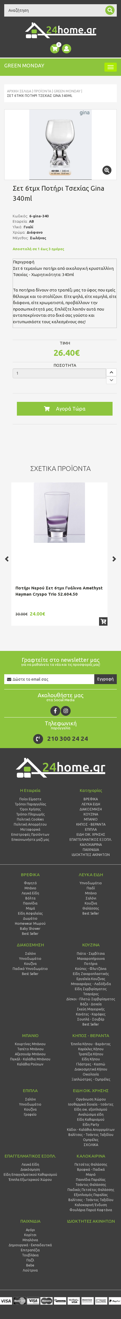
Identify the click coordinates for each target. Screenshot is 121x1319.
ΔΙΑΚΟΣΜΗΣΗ (30, 944)
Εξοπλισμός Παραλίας (91, 1195)
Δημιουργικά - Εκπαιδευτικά (30, 1245)
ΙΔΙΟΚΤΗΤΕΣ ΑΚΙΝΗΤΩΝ (91, 1221)
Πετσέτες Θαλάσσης (91, 1164)
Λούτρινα (30, 1270)
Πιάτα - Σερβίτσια (91, 953)
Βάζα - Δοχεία (91, 1004)
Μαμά (30, 908)
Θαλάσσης (90, 908)
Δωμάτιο (30, 918)
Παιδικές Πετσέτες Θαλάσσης (91, 1190)
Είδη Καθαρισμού (90, 1119)
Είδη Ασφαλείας (30, 913)
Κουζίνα (91, 903)
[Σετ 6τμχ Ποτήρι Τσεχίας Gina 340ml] (60, 145)
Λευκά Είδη (30, 893)
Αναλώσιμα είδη (91, 1114)
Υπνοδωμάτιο (91, 883)
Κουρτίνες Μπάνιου (30, 1044)
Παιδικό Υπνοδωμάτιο (30, 969)
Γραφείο (30, 1114)
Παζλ (30, 1260)
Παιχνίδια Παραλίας (91, 1179)
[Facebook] (55, 711)
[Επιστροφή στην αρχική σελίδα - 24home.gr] (60, 30)
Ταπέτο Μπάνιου (30, 1049)
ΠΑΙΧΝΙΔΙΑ (30, 1221)
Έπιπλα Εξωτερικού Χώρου (30, 1179)
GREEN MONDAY (67, 91)
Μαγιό (91, 1174)
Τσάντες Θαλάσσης (90, 1184)
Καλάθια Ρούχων (30, 1064)
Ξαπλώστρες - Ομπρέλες (90, 1079)
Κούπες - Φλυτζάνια (90, 969)
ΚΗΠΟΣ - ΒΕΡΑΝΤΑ (90, 1035)
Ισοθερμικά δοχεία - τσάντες (90, 1104)
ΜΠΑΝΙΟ (30, 1035)
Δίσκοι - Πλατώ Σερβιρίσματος (90, 999)
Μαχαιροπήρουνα (91, 958)
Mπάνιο (91, 893)
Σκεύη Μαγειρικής (91, 1009)
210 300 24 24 (67, 738)
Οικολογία (91, 1074)
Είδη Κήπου (91, 1059)
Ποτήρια (90, 963)
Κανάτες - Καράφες (91, 1014)
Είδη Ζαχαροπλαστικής (91, 974)
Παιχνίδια (30, 903)
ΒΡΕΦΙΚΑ (30, 874)
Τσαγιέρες (91, 994)
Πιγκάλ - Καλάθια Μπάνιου (30, 1059)
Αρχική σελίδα (19, 91)
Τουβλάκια (30, 1255)
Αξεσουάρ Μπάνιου (30, 1054)
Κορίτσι (30, 1235)
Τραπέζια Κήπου (90, 1054)
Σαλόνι (91, 898)
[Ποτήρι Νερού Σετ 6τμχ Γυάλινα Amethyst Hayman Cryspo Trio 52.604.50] (59, 512)
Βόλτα (30, 898)
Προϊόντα (42, 91)
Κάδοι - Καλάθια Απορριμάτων (91, 1129)
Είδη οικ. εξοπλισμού (90, 1109)
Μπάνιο (30, 888)
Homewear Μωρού (30, 923)
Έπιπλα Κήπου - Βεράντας (91, 1044)
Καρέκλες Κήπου (91, 1049)
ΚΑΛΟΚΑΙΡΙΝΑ (91, 1156)
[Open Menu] (110, 67)
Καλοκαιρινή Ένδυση (91, 1205)
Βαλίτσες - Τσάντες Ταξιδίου (90, 1134)
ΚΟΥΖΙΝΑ (91, 944)
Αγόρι (30, 1230)
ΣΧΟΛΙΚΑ (91, 1145)
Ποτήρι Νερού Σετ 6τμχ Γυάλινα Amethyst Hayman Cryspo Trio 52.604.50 (59, 591)
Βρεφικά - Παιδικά (91, 1169)
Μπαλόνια (30, 1240)
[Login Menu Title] (66, 48)
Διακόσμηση (30, 1169)
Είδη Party (91, 1124)
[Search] (110, 10)
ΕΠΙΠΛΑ (30, 1090)
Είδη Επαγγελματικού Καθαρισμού (30, 1174)
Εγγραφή (105, 679)
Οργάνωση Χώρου (91, 1099)
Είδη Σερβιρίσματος (91, 989)
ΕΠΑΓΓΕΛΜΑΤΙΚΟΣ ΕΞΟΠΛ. (30, 1156)
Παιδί (91, 888)
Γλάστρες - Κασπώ (90, 1064)
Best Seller (30, 933)
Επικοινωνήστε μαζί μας (30, 839)
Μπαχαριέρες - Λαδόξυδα (91, 984)
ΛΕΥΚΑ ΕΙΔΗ (91, 874)
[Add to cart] (103, 621)
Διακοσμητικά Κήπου (91, 1069)
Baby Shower (30, 928)
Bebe (30, 1265)
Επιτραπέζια (30, 1250)
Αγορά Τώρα (71, 408)
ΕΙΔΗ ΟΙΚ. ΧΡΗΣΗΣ (91, 1090)
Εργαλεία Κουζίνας (91, 979)
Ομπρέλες (90, 1140)
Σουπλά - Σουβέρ (90, 1019)
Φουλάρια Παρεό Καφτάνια (91, 1210)
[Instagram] (66, 711)
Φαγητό (30, 883)
